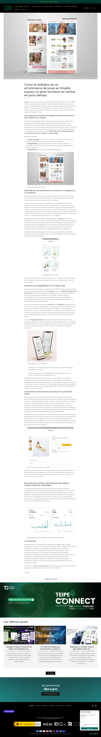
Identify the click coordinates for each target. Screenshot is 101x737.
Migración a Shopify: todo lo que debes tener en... (82, 648)
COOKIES (38, 705)
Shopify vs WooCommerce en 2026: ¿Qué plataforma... (19, 648)
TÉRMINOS (51, 705)
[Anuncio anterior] (4, 2)
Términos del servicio (66, 733)
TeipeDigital (36, 733)
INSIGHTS (31, 705)
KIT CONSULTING (60, 705)
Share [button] (27, 572)
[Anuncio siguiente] (96, 2)
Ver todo (50, 673)
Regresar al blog (51, 579)
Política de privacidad (55, 733)
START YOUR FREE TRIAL (50, 694)
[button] (27, 6)
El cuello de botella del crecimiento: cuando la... (50, 648)
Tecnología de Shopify (44, 733)
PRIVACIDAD (45, 705)
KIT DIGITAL (69, 705)
